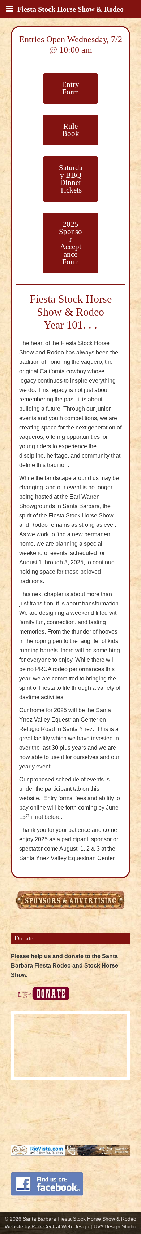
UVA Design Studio (115, 1226)
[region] (70, 1045)
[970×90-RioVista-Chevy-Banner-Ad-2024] (70, 1149)
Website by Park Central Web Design (47, 1226)
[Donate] (40, 988)
